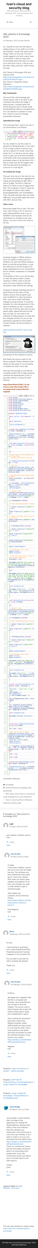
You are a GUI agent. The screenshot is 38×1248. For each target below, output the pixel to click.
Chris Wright (15, 1107)
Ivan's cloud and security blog (19, 6)
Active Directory (12, 788)
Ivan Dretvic (15, 854)
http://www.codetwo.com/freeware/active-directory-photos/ (19, 902)
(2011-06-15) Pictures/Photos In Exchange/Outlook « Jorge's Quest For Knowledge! (19, 1082)
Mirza (12, 931)
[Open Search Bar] (31, 22)
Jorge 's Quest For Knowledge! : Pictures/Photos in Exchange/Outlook (15, 1095)
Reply (8, 845)
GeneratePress (20, 1245)
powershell (7, 791)
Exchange (9, 785)
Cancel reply (15, 1188)
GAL (30, 788)
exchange (23, 788)
